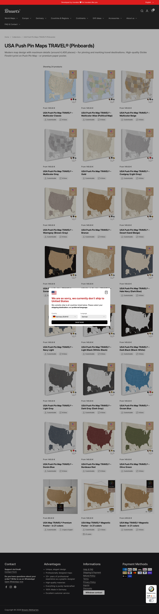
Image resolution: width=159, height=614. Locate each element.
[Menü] (155, 586)
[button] (106, 292)
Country (54, 313)
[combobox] (60, 317)
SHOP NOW (79, 322)
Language (83, 313)
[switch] (151, 600)
